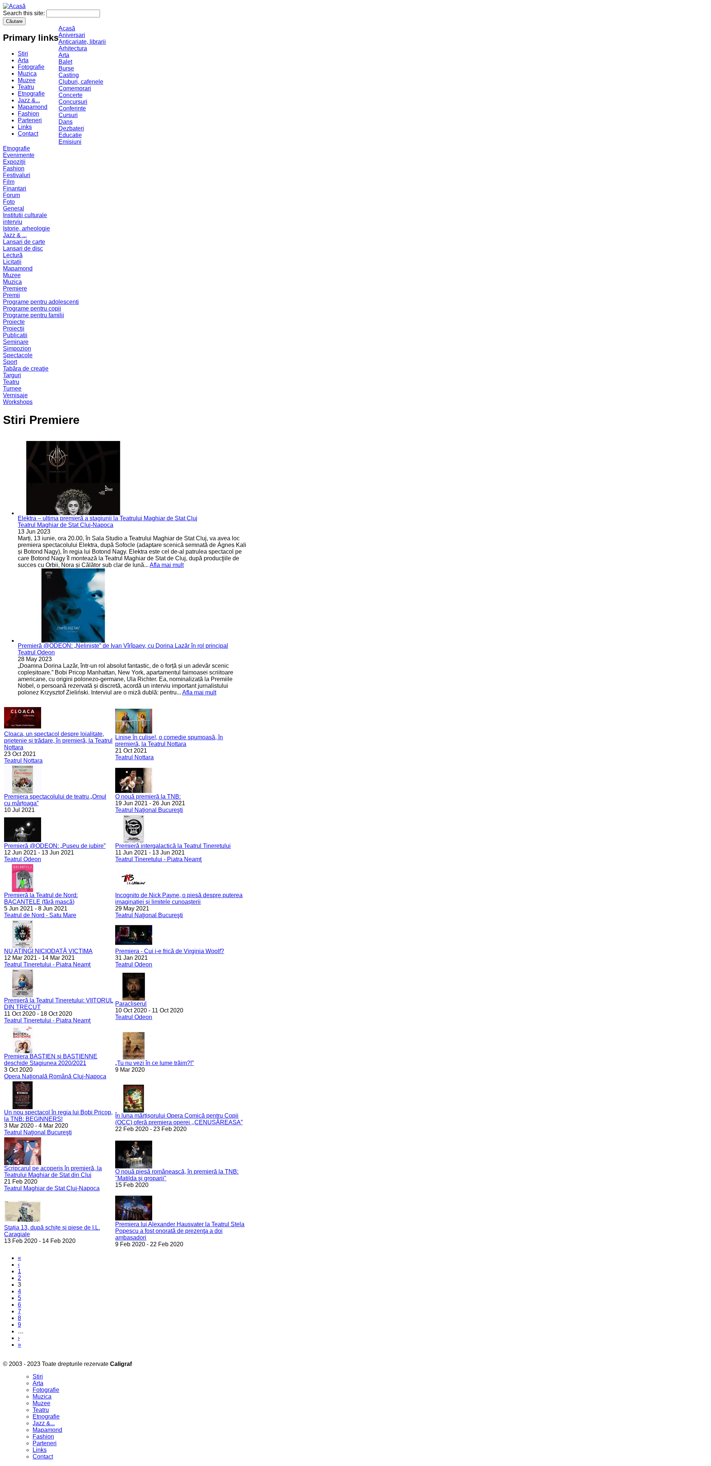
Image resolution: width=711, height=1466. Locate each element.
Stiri (23, 53)
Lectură (13, 255)
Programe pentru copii (32, 308)
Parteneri (30, 120)
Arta (23, 60)
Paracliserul (131, 1004)
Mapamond (32, 107)
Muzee (27, 80)
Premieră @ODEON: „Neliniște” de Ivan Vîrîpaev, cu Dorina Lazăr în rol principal (123, 646)
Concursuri (73, 102)
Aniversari (72, 35)
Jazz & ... (15, 235)
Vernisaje (15, 395)
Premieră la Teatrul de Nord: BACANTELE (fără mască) (41, 898)
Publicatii (15, 335)
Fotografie (31, 67)
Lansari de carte (24, 242)
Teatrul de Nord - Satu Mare (40, 915)
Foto (9, 202)
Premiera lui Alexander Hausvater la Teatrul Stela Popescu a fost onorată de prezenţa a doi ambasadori (179, 1231)
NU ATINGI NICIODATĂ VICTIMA (48, 951)
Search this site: (24, 13)
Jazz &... (29, 100)
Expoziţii (14, 162)
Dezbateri (71, 128)
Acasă (67, 28)
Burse (66, 68)
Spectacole (18, 355)
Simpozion (17, 348)
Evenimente (18, 155)
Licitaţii (12, 262)
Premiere (15, 288)
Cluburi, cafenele (81, 82)
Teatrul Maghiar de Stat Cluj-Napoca (65, 525)
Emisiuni (70, 142)
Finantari (14, 188)
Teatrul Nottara (23, 760)
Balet (65, 62)
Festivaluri (16, 175)
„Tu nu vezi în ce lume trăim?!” (154, 1063)
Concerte (71, 95)
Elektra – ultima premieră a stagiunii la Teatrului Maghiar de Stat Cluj (107, 518)
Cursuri (68, 115)
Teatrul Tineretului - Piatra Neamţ (158, 859)
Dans (66, 122)
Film (8, 182)
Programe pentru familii (33, 315)
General (13, 208)
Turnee (12, 388)
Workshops (18, 402)
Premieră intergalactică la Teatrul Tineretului (173, 846)
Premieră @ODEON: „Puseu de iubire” (55, 846)
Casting (69, 75)
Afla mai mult (167, 565)
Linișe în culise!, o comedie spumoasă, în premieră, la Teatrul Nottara (169, 740)
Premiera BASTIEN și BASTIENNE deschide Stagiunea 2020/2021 (50, 1059)
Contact (28, 133)
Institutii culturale (25, 215)
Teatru (26, 87)
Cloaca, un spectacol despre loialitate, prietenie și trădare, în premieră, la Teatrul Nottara (58, 740)
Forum (11, 195)
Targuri (12, 375)
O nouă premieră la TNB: (148, 796)
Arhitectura (73, 48)
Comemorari (75, 88)
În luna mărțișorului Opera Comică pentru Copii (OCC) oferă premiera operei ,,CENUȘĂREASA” (179, 1118)
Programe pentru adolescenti (41, 302)
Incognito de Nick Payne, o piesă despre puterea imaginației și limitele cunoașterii (179, 898)
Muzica (27, 73)
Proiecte (14, 322)
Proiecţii (13, 328)
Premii (11, 295)
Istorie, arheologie (26, 228)
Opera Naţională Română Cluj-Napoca (55, 1076)
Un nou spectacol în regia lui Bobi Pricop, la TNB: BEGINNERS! (58, 1115)
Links (25, 127)
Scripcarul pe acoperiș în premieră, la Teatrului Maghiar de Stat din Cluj (53, 1171)
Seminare (16, 342)
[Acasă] (14, 6)
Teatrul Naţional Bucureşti (149, 810)
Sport (10, 362)
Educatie (70, 135)
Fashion (28, 113)
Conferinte (72, 108)
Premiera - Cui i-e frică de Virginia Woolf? (169, 951)
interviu (12, 222)
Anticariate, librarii (82, 42)
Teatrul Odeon (36, 652)
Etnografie (31, 93)
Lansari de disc (23, 248)
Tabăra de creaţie (26, 368)
